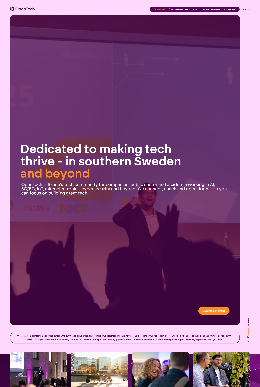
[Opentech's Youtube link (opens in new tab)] (248, 341)
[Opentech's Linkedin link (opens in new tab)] (248, 337)
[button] (175, 9)
